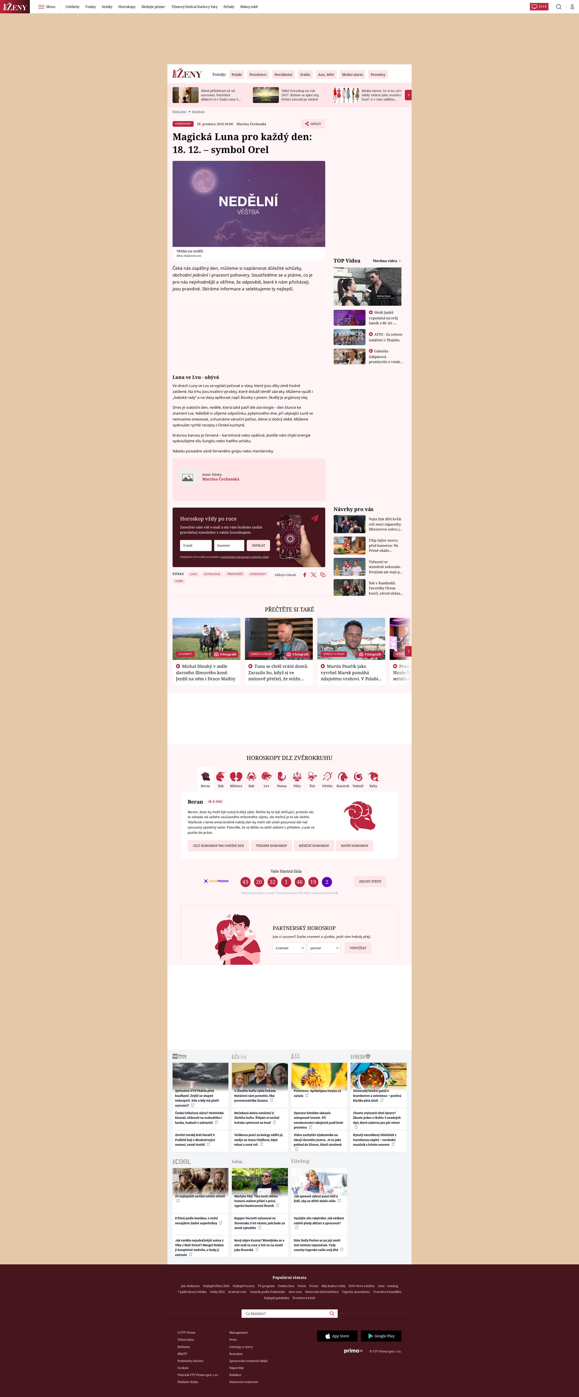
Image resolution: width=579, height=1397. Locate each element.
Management (238, 1332)
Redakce (235, 1375)
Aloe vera (295, 1292)
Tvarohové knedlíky (387, 1292)
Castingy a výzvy (241, 1347)
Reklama (184, 1347)
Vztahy (90, 6)
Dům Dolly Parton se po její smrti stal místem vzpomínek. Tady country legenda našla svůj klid (317, 1245)
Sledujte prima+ (153, 6)
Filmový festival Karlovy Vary (195, 6)
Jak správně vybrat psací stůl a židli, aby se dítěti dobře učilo (316, 1198)
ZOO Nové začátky (362, 1286)
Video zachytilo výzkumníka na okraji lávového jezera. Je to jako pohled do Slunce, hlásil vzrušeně (318, 1139)
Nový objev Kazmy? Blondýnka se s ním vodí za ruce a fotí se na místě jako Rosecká (259, 1245)
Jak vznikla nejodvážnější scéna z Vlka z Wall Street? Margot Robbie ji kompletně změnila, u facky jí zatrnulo (199, 1248)
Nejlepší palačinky (276, 1298)
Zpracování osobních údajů (248, 1361)
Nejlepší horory (243, 1286)
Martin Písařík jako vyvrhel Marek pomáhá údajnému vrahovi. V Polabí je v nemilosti (349, 675)
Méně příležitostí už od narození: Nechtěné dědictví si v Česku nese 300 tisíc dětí (221, 96)
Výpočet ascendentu (356, 1292)
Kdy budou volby (333, 1286)
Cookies (183, 1368)
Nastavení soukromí (243, 1382)
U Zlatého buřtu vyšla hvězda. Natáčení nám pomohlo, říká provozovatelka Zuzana (255, 1095)
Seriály (107, 6)
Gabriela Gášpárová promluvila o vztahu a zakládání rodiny (385, 359)
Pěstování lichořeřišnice (322, 1292)
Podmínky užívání (190, 1361)
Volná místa (186, 1339)
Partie (302, 1286)
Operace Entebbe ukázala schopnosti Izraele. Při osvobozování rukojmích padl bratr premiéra (318, 1120)
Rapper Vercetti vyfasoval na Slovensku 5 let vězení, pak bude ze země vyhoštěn (259, 1223)
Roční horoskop (354, 846)
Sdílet (315, 125)
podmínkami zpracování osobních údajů (245, 557)
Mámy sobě (249, 6)
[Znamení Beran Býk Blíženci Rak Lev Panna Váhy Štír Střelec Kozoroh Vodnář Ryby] (229, 545)
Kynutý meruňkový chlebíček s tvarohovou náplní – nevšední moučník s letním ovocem (374, 1139)
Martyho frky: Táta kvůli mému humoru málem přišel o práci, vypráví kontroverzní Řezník (256, 1201)
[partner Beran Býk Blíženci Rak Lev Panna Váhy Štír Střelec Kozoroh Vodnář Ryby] (324, 948)
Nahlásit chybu (188, 1382)
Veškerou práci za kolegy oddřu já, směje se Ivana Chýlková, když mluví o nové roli (258, 1139)
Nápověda (236, 1368)
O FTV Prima (186, 1332)
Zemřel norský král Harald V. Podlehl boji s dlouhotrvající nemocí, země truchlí (195, 1139)
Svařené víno (237, 1292)
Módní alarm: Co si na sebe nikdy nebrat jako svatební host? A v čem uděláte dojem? (382, 96)
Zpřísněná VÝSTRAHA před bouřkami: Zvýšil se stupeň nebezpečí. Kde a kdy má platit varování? (197, 1098)
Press (233, 1339)
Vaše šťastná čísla (286, 871)
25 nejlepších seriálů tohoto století (200, 1196)
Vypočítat (358, 948)
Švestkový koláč (304, 1298)
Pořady (228, 6)
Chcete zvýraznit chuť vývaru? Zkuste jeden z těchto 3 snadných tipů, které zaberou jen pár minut (377, 1118)
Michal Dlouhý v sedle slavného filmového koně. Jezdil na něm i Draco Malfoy (205, 672)
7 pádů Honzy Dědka (192, 1292)
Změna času (286, 1286)
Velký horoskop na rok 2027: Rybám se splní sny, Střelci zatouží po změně (300, 94)
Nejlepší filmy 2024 (216, 1286)
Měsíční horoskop (314, 846)
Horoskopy (126, 6)
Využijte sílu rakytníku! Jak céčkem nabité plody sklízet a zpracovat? (319, 1220)
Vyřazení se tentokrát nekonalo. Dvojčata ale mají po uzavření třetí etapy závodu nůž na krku (385, 567)
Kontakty (235, 1354)
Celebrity (72, 6)
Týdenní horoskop (271, 846)
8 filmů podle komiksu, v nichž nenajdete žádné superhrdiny (196, 1220)
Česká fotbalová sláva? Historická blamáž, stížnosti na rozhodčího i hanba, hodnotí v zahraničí (199, 1118)
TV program (266, 1286)
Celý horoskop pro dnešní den (218, 846)
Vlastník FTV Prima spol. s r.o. (198, 1375)
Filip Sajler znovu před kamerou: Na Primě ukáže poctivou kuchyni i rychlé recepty (384, 545)
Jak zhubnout (190, 1286)
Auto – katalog (388, 1286)
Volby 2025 (217, 1292)
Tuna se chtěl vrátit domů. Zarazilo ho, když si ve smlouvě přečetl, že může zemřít (278, 675)
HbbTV (182, 1354)
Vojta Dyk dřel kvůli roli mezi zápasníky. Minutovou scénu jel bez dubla (386, 524)
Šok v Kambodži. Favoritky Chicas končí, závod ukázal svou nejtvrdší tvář (385, 588)
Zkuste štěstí (370, 881)
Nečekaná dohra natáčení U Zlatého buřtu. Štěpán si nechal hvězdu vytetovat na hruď (256, 1118)
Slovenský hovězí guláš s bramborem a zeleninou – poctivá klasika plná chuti (377, 1095)
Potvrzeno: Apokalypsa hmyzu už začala (317, 1093)
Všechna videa (385, 260)
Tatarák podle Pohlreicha (267, 1292)
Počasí (313, 1286)
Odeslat (258, 545)
